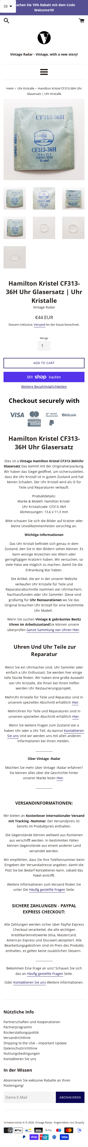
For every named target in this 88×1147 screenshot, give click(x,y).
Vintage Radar (43, 1122)
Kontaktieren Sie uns (29, 982)
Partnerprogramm (18, 1027)
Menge (44, 338)
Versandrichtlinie (17, 1037)
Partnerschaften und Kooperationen (32, 1022)
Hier (75, 702)
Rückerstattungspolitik (21, 1032)
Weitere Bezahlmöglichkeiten (44, 386)
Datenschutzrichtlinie (20, 1048)
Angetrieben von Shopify (69, 1122)
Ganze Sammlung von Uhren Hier (53, 630)
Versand (39, 324)
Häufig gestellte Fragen (47, 889)
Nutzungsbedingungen (22, 1053)
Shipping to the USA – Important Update (35, 1043)
